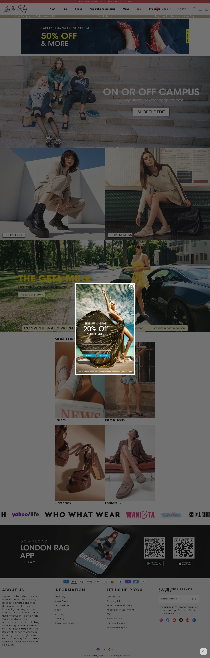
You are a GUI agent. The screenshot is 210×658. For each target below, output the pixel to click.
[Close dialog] (131, 286)
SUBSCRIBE (90, 355)
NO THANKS (104, 355)
